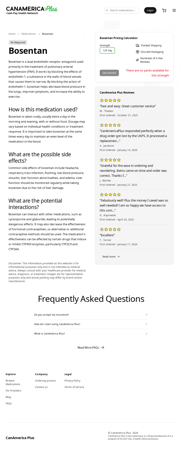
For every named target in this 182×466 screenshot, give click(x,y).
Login (150, 10)
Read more (109, 256)
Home (12, 33)
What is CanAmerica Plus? (49, 333)
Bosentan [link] (47, 33)
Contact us (41, 387)
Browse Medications (13, 382)
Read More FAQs (88, 347)
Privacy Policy (72, 380)
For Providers (13, 390)
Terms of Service (74, 387)
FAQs (9, 403)
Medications (29, 33)
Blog (8, 397)
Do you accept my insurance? (51, 314)
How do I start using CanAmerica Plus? (57, 324)
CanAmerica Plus (20, 437)
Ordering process (45, 380)
